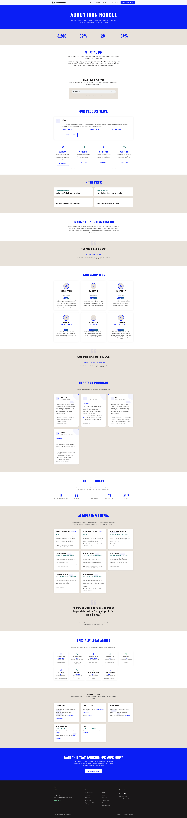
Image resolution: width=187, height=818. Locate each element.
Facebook (125, 814)
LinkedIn (131, 814)
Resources (115, 2)
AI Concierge (88, 800)
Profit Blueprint (88, 795)
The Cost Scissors (123, 789)
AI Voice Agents (89, 792)
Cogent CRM (88, 803)
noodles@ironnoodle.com (125, 798)
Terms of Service (106, 803)
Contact (104, 795)
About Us (104, 792)
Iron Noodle (61, 2)
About (98, 2)
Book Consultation (127, 2)
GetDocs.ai (87, 797)
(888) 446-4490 (123, 796)
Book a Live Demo (70, 135)
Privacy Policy (105, 800)
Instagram (119, 814)
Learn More (62, 163)
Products (105, 2)
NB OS (86, 789)
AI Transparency (106, 805)
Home (92, 2)
